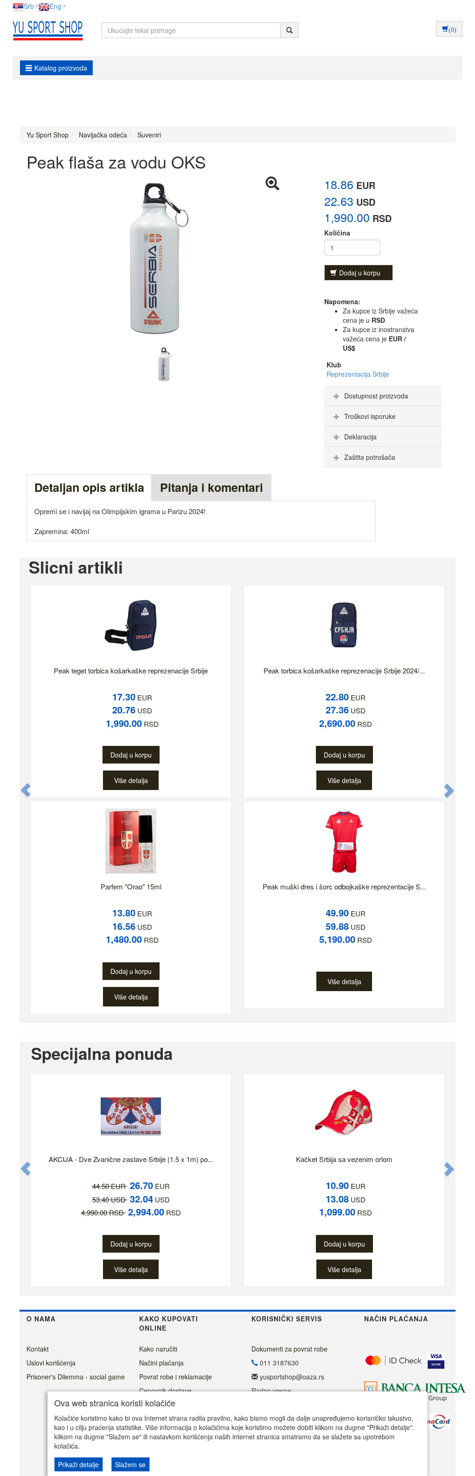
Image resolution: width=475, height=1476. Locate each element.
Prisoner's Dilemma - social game (75, 1376)
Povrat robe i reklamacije (175, 1376)
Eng (55, 6)
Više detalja (131, 780)
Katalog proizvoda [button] (60, 67)
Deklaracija (360, 436)
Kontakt (37, 1348)
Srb (29, 6)
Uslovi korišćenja (51, 1362)
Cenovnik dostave (165, 1390)
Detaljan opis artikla (89, 487)
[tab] (383, 395)
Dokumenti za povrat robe (289, 1348)
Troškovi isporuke (370, 416)
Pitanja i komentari (211, 487)
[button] (25, 790)
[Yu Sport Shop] (45, 30)
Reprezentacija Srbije (358, 374)
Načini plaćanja (161, 1362)
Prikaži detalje (78, 1464)
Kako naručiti (158, 1348)
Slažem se (130, 1464)
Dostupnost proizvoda (376, 395)
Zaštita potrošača (369, 457)
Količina (337, 232)
